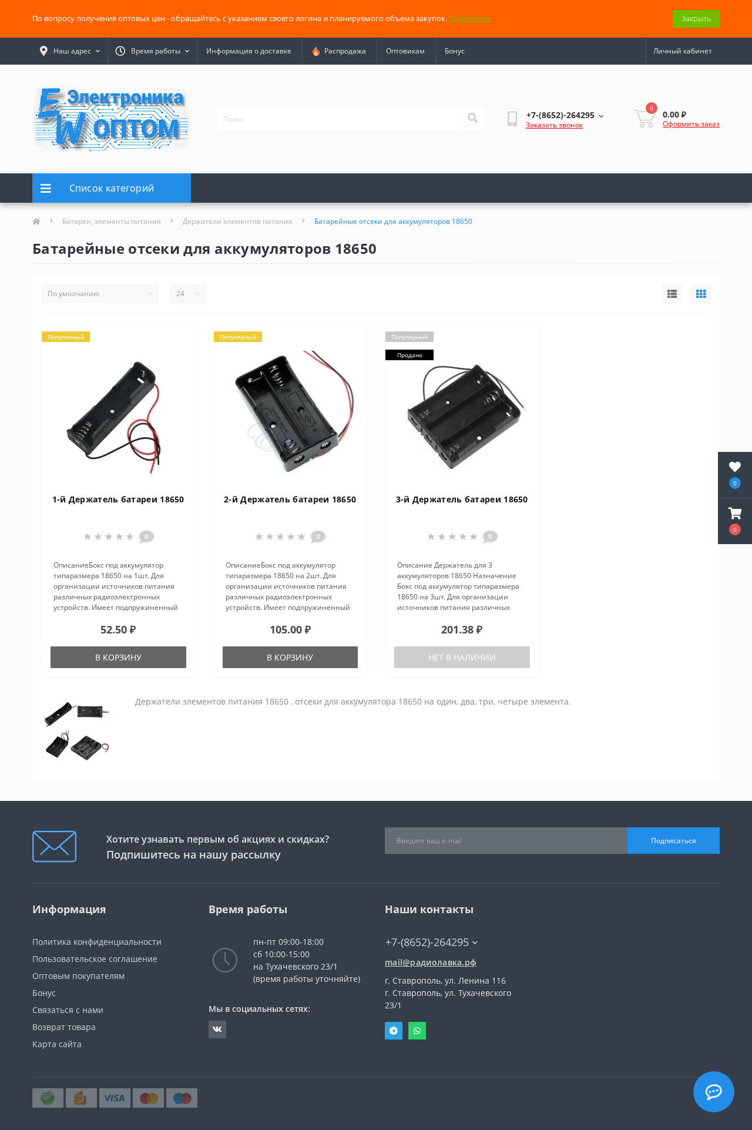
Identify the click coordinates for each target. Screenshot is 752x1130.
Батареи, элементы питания (111, 221)
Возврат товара (64, 1026)
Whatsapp (417, 1031)
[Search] (472, 118)
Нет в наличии (462, 657)
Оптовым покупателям (78, 975)
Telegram (393, 1031)
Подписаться (673, 841)
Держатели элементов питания (238, 221)
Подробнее (469, 18)
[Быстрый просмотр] (176, 375)
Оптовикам (405, 51)
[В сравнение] (176, 357)
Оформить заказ (691, 124)
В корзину (118, 657)
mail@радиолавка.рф (430, 962)
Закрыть (696, 18)
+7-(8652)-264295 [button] (427, 942)
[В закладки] (176, 338)
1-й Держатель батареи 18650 (118, 499)
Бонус (455, 51)
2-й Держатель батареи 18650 (290, 499)
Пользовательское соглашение (94, 958)
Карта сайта (57, 1043)
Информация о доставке (248, 51)
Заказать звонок (554, 125)
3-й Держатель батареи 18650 (462, 499)
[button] (735, 521)
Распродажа (343, 51)
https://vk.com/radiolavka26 (217, 1029)
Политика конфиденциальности (97, 941)
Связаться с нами (67, 1009)
